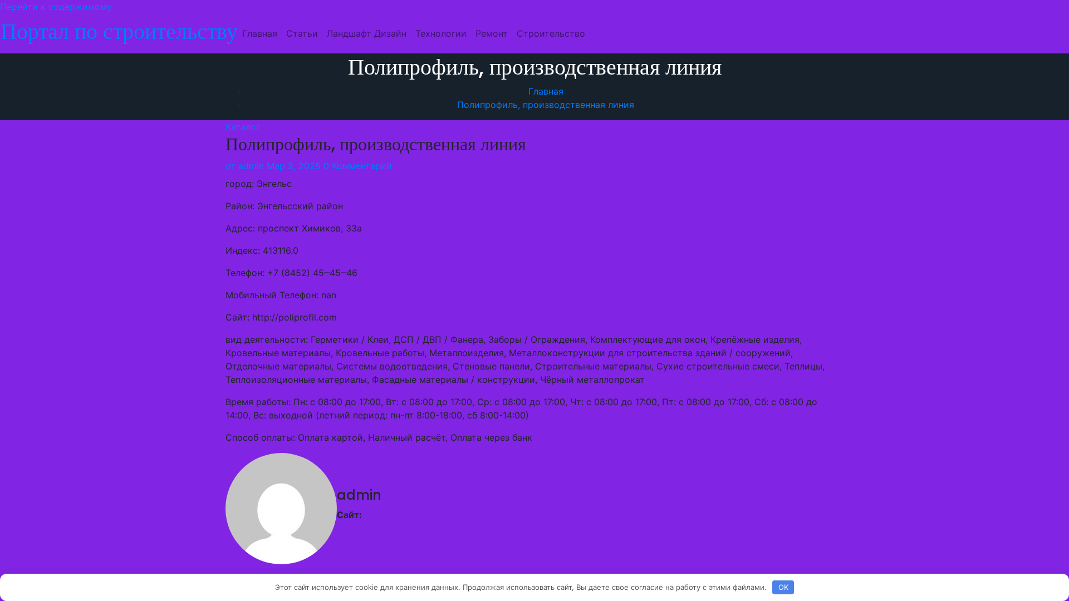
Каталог (242, 126)
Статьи (302, 33)
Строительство (551, 33)
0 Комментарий (357, 165)
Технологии (441, 33)
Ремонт (491, 33)
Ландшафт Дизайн (366, 33)
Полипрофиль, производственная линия (545, 104)
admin (244, 165)
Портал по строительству (119, 31)
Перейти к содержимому (56, 6)
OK (783, 587)
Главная (259, 33)
